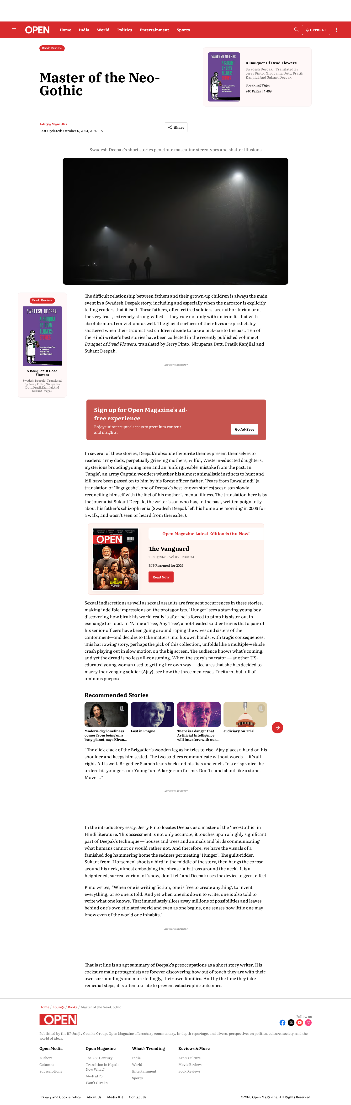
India (84, 29)
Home (65, 29)
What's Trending (148, 1048)
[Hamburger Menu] (14, 30)
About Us (94, 1096)
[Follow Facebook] (282, 1022)
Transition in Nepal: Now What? (102, 1067)
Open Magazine (101, 1048)
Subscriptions (50, 1071)
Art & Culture (189, 1057)
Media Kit (115, 1096)
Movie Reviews (190, 1064)
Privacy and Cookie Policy (60, 1096)
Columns (46, 1064)
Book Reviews (189, 1071)
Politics (124, 29)
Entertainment (154, 29)
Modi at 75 (94, 1075)
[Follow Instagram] (308, 1022)
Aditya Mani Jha (53, 124)
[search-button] (296, 29)
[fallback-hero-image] (106, 714)
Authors (45, 1057)
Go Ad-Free (244, 429)
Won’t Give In (97, 1082)
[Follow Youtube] (299, 1022)
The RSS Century (99, 1057)
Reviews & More (194, 1048)
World (103, 29)
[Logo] (36, 30)
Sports (183, 29)
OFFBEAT (318, 29)
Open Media (51, 1048)
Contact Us (137, 1096)
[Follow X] (291, 1022)
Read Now (161, 577)
